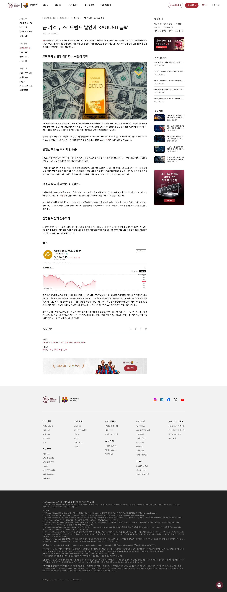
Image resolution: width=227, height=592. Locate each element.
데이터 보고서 (110, 450)
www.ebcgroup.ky (137, 515)
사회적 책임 (140, 438)
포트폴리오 (179, 31)
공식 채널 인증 (142, 455)
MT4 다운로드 (48, 458)
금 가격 (106, 140)
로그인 (204, 5)
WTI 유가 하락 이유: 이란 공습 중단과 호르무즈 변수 (169, 62)
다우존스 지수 (169, 27)
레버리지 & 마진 (80, 430)
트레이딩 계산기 (25, 86)
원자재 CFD (168, 24)
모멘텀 (62, 195)
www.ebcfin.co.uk (149, 513)
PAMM (45, 466)
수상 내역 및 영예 (143, 430)
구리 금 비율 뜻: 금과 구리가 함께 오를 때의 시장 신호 (169, 90)
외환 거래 (46, 430)
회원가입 (191, 5)
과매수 (170, 31)
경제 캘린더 (24, 90)
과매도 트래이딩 (160, 31)
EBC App (46, 454)
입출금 (76, 434)
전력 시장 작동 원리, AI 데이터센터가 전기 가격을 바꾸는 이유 (175, 117)
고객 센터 (140, 450)
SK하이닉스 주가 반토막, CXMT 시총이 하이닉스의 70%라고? (169, 71)
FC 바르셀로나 (142, 466)
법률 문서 (140, 434)
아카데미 (58, 5)
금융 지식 (23, 27)
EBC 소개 (72, 5)
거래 (45, 5)
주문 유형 (157, 27)
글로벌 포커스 (24, 48)
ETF (44, 442)
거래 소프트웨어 (25, 73)
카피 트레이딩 (105, 5)
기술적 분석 (24, 52)
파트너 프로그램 (142, 474)
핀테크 (76, 446)
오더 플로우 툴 (48, 474)
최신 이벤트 (89, 5)
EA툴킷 (22, 82)
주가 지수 (46, 434)
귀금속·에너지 (48, 426)
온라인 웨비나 (24, 36)
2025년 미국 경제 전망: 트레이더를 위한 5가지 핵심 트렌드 (64, 342)
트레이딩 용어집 (25, 23)
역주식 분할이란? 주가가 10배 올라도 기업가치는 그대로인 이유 (175, 138)
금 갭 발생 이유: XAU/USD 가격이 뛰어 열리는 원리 (169, 81)
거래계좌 (77, 426)
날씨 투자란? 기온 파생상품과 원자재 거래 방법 (175, 158)
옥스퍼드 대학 (141, 470)
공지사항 (139, 446)
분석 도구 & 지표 (49, 470)
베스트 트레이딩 (175, 434)
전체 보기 (172, 438)
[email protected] (127, 545)
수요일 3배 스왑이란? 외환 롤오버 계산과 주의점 (175, 148)
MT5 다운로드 (48, 462)
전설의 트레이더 (25, 32)
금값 (44, 40)
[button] (219, 585)
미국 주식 (46, 438)
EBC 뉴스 (140, 442)
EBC (49, 580)
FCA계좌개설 (175, 5)
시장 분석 (46, 478)
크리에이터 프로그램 (176, 426)
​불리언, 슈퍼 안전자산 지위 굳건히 (55, 350)
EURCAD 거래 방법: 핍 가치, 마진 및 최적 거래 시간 (175, 127)
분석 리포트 (24, 57)
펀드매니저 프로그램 (176, 430)
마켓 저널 (23, 61)
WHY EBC (140, 426)
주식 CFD (177, 24)
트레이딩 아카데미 (49, 18)
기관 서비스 (78, 442)
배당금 (76, 438)
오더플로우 (23, 77)
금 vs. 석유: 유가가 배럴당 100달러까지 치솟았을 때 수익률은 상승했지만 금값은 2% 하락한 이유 (169, 99)
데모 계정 (157, 24)
